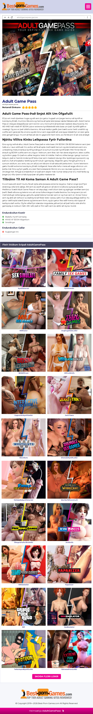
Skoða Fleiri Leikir (46, 676)
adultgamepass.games (10, 104)
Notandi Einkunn (11, 107)
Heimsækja (45, 710)
